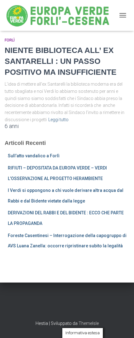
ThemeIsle (89, 323)
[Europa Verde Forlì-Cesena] (60, 15)
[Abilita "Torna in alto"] (122, 325)
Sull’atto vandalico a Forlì (34, 155)
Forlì (10, 40)
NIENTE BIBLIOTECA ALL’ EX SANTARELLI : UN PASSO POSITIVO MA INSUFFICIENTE (61, 61)
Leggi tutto (58, 119)
